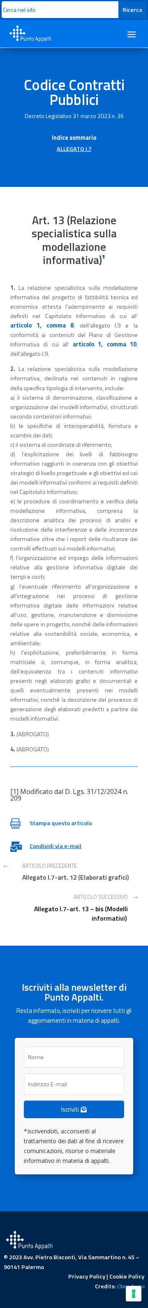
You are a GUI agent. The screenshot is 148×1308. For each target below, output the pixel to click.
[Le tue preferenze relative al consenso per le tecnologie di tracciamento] (133, 1293)
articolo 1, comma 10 (104, 344)
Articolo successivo (101, 897)
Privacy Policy (86, 1276)
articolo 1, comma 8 (42, 325)
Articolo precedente (49, 866)
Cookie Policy (126, 1276)
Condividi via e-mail (55, 846)
